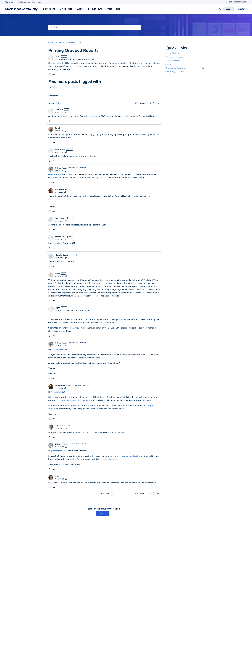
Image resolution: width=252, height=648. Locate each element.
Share (51, 74)
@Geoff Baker (55, 174)
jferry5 (57, 128)
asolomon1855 (60, 218)
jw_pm (57, 308)
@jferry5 (70, 174)
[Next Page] (154, 103)
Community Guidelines (174, 71)
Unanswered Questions (184, 68)
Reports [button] (52, 88)
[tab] (53, 95)
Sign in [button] (103, 513)
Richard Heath (61, 168)
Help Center (24, 2)
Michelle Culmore (62, 255)
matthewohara (61, 189)
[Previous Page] (147, 103)
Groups (168, 64)
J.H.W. (57, 57)
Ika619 (57, 273)
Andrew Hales (60, 237)
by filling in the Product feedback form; (74, 400)
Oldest (58, 103)
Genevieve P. (86, 59)
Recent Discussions (173, 53)
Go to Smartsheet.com (236, 1)
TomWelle (59, 110)
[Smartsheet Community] (21, 9)
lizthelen (58, 476)
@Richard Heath (58, 391)
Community (10, 2)
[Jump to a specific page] (158, 103)
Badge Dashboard (172, 60)
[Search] (220, 9)
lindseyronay (60, 426)
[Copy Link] (93, 59)
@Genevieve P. (61, 349)
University (37, 2)
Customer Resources (174, 57)
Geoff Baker (60, 149)
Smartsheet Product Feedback (123, 456)
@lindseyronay (58, 450)
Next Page (104, 493)
